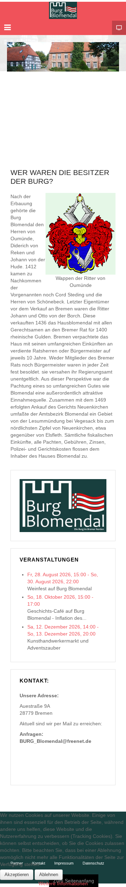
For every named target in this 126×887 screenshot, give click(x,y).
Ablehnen (48, 874)
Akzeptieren (17, 874)
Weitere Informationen (63, 883)
